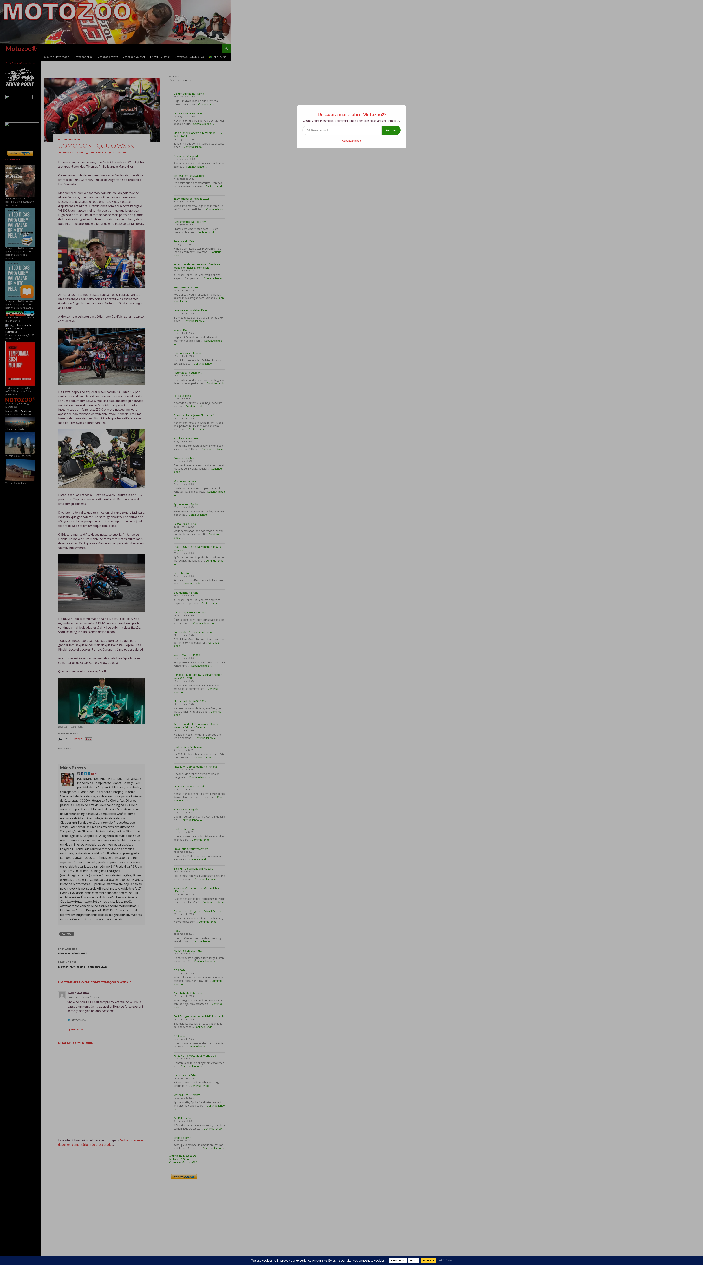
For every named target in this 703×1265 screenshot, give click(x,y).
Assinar (391, 130)
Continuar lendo (351, 140)
